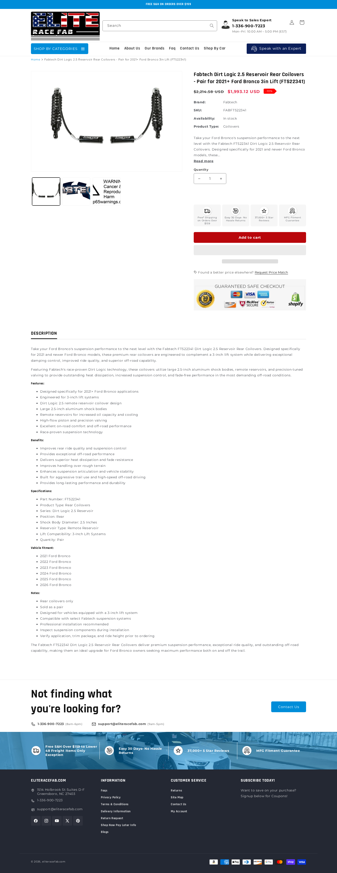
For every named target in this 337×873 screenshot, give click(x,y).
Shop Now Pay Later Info (118, 825)
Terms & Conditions (115, 804)
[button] (250, 250)
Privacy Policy (111, 797)
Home (35, 59)
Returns (176, 790)
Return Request (112, 818)
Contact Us (288, 707)
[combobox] (160, 26)
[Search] (212, 26)
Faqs (104, 790)
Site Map (177, 797)
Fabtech (230, 102)
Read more (203, 161)
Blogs (105, 832)
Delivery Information (116, 811)
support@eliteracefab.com (60, 809)
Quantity (201, 169)
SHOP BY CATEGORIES (55, 49)
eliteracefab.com (54, 861)
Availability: (204, 118)
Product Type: (206, 126)
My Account (179, 811)
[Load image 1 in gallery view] (46, 191)
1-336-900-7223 (50, 800)
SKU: (198, 110)
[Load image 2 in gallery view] (76, 191)
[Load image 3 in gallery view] (107, 191)
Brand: (200, 102)
